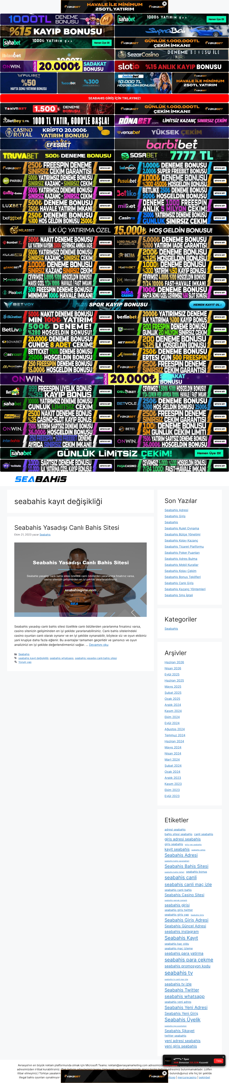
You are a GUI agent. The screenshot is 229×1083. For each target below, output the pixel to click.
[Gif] (114, 230)
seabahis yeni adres (178, 1002)
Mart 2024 (172, 759)
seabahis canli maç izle (188, 884)
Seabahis (24, 654)
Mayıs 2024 (173, 747)
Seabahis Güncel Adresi (185, 926)
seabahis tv (179, 973)
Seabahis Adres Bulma (181, 559)
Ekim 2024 (172, 717)
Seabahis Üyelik (183, 1020)
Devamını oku (98, 645)
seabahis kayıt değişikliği (33, 658)
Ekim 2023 (172, 790)
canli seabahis (203, 834)
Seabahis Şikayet (179, 1030)
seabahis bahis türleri (174, 872)
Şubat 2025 (173, 692)
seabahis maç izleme (179, 948)
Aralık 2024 (173, 705)
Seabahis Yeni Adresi (186, 1007)
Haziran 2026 (174, 662)
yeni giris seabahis (181, 1046)
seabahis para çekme (189, 960)
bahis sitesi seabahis (178, 834)
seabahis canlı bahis (178, 890)
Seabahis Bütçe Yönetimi (182, 534)
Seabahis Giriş (175, 516)
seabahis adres (198, 850)
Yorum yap (24, 662)
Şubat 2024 (173, 765)
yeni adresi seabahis (183, 1040)
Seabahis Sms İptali (179, 595)
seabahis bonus (196, 871)
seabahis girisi (177, 905)
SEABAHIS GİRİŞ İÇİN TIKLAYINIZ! (114, 98)
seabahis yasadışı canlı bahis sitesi (96, 658)
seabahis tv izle (178, 984)
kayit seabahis (177, 849)
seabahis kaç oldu (177, 944)
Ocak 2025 (172, 699)
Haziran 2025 (174, 680)
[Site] (57, 168)
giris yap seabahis (193, 844)
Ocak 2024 (172, 771)
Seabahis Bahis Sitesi (186, 866)
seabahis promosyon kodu (187, 966)
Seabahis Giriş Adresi (186, 920)
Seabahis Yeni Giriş (181, 1013)
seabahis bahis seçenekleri (177, 861)
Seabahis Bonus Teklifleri (183, 577)
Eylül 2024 (172, 723)
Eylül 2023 (172, 796)
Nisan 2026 (173, 668)
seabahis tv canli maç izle (176, 979)
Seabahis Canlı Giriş (179, 583)
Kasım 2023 (173, 784)
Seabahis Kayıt (181, 938)
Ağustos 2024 (175, 729)
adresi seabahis (175, 829)
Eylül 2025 (172, 674)
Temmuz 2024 (175, 735)
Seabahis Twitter (182, 990)
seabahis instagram (182, 931)
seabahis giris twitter (179, 910)
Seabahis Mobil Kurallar (181, 565)
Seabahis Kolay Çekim (180, 571)
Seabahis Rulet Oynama (182, 528)
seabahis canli (181, 877)
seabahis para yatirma (184, 953)
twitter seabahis (175, 1035)
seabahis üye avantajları (176, 1026)
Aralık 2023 (173, 778)
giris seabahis (174, 844)
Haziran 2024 (174, 741)
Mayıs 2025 (173, 686)
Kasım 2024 (173, 711)
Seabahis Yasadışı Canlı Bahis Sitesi (66, 527)
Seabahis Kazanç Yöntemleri (185, 589)
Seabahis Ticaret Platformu (184, 546)
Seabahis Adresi (176, 510)
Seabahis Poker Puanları (182, 552)
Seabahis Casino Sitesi (184, 895)
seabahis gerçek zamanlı (176, 900)
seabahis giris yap (177, 914)
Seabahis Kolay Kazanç (181, 540)
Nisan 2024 (173, 753)
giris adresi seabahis (183, 839)
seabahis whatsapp (62, 658)
